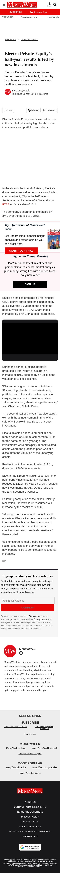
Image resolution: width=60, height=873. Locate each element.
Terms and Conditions (30, 812)
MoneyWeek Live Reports (30, 754)
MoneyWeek (22, 90)
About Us (30, 802)
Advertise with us (30, 826)
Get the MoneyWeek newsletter (44, 727)
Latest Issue (30, 734)
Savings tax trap (29, 17)
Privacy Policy (30, 817)
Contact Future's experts (30, 807)
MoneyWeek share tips (16, 767)
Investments (10, 40)
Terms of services (37, 616)
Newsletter (51, 110)
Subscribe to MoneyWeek (15, 726)
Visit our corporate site (42, 861)
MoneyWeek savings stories (44, 767)
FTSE (5, 204)
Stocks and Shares (29, 40)
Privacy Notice (40, 619)
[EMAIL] (21, 653)
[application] (30, 338)
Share (9, 110)
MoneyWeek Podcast (15, 748)
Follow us (35, 110)
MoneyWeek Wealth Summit (44, 748)
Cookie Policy (30, 821)
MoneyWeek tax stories (30, 773)
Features (43, 93)
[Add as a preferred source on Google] (30, 847)
